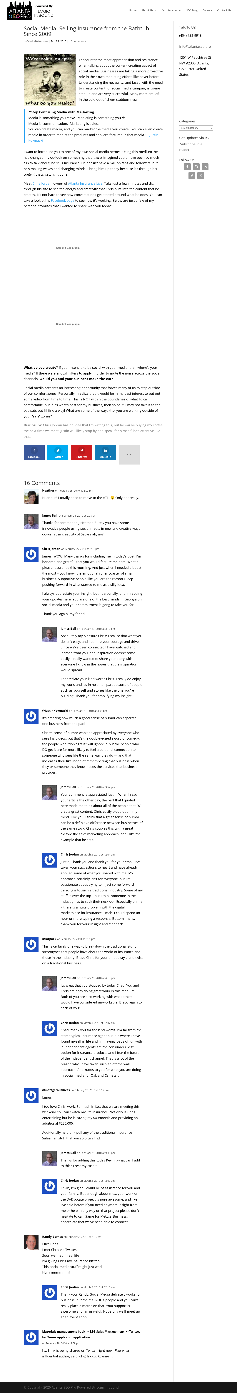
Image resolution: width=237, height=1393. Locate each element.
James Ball (50, 515)
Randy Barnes (52, 1237)
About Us (147, 10)
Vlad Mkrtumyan (37, 41)
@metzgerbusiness (56, 1090)
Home (132, 10)
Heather (48, 490)
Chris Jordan (41, 183)
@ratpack (49, 939)
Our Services (170, 10)
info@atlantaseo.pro (195, 46)
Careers (207, 10)
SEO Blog (192, 10)
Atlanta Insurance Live (85, 183)
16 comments (77, 41)
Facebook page (62, 200)
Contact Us (224, 10)
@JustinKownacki (55, 711)
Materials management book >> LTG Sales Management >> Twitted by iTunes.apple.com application (91, 1334)
